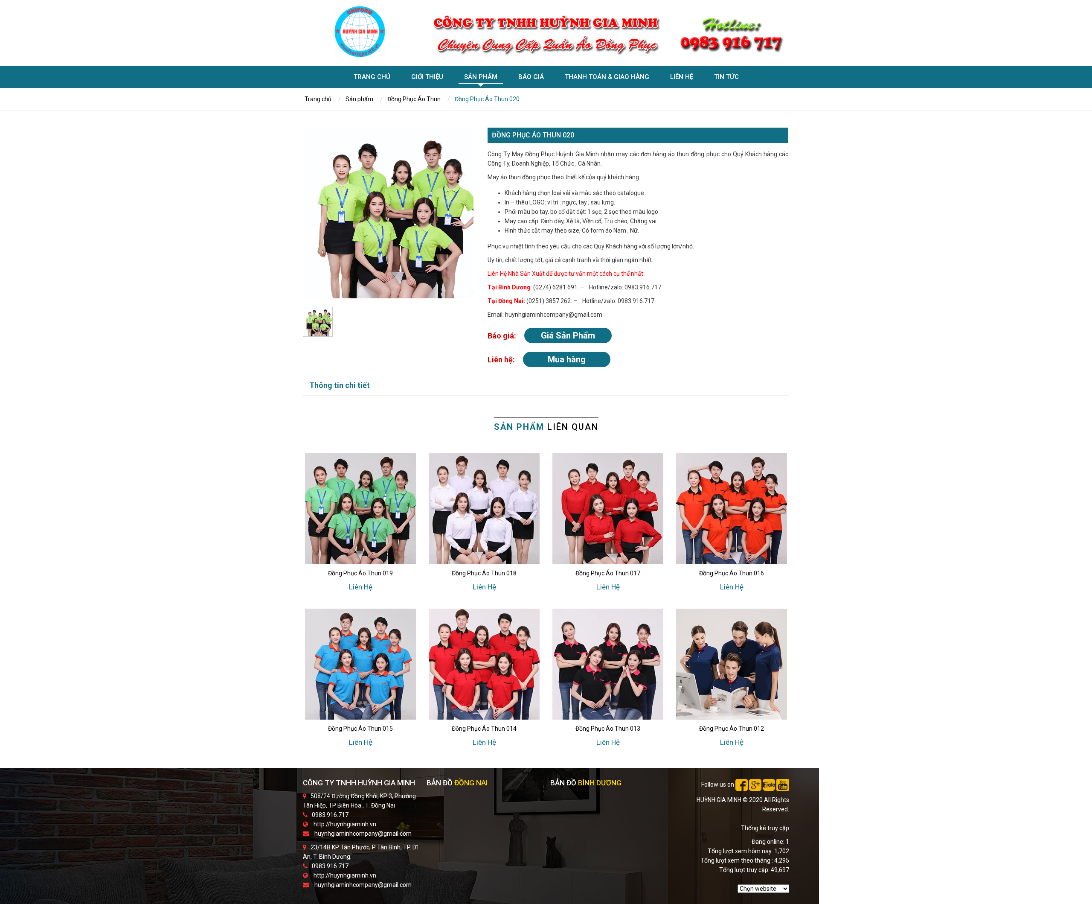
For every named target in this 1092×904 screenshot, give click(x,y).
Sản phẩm (480, 77)
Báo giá (531, 77)
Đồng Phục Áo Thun (414, 99)
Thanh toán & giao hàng (607, 77)
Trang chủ (372, 77)
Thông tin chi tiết (339, 385)
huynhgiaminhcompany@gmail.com (363, 833)
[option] (388, 213)
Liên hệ (681, 77)
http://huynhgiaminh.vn (345, 824)
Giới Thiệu (427, 77)
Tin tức (726, 77)
